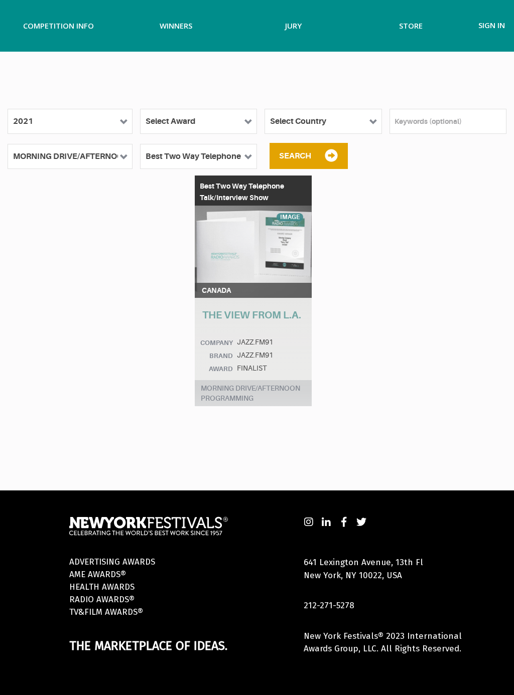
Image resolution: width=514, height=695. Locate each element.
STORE (411, 26)
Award (221, 369)
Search (295, 155)
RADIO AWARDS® (102, 599)
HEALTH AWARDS (102, 587)
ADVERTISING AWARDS (112, 562)
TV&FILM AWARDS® (106, 612)
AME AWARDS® (97, 574)
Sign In (491, 25)
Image (290, 217)
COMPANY (216, 342)
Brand (221, 356)
